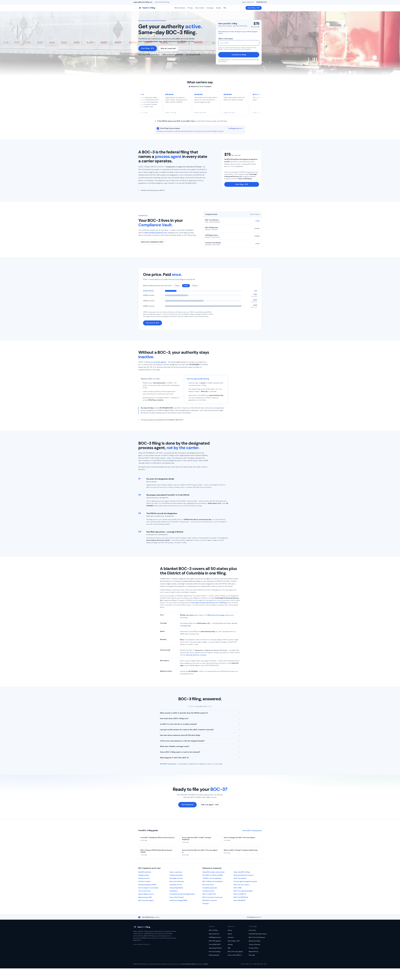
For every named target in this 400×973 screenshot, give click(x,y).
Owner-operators (176, 872)
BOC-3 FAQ (237, 888)
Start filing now (187, 805)
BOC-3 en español (240, 878)
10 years (195, 286)
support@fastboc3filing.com (142, 2)
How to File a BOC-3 (235, 955)
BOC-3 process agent (146, 900)
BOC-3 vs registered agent (243, 891)
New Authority (214, 934)
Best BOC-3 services (209, 900)
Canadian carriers (176, 885)
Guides (218, 8)
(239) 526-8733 (261, 2)
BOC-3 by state (207, 885)
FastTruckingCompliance (189, 964)
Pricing (190, 8)
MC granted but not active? (243, 875)
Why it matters (180, 8)
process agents (160, 362)
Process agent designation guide (245, 881)
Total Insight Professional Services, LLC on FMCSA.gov (209, 603)
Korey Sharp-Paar (201, 706)
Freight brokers (143, 875)
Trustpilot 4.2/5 (194, 55)
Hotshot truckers (144, 881)
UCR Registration (215, 937)
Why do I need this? (168, 48)
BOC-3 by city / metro (241, 885)
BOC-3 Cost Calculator (257, 937)
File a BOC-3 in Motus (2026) (212, 875)
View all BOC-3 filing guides (252, 830)
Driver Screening (214, 951)
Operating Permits (215, 948)
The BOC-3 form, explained (211, 878)
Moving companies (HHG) (147, 885)
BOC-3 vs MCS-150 (209, 894)
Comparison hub (208, 891)
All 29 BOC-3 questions (168, 764)
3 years (177, 286)
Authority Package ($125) (178, 900)
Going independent (176, 888)
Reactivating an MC (145, 897)
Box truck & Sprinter (177, 881)
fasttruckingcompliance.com (155, 233)
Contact (231, 937)
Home (230, 930)
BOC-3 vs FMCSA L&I (241, 897)
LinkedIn (205, 964)
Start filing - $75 (254, 8)
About (230, 934)
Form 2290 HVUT (215, 944)
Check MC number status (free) (213, 872)
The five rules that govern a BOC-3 (153, 190)
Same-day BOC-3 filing (242, 872)
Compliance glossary (209, 888)
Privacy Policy (253, 948)
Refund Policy (253, 951)
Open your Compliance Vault (152, 242)
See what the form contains (196, 655)
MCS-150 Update (215, 941)
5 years (186, 286)
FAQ (224, 8)
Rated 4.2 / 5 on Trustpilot (201, 86)
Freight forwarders (176, 875)
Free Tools (252, 930)
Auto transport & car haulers (148, 888)
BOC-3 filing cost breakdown (212, 881)
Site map (205, 903)
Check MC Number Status (258, 934)
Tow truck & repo (144, 891)
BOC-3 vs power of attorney (212, 897)
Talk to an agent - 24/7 (210, 805)
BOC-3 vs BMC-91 (240, 894)
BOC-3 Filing (213, 930)
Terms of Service (254, 944)
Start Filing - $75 (233, 941)
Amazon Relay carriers (146, 894)
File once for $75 (152, 323)
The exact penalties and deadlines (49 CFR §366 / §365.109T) (162, 420)
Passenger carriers (176, 878)
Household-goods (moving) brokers (182, 894)
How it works (199, 8)
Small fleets (174, 891)
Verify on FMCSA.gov (245, 179)
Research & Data (254, 941)
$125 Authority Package (216, 615)
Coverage (210, 8)
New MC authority (144, 872)
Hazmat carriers (144, 878)
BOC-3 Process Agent (235, 951)
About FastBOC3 (239, 900)
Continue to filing (239, 55)
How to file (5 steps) (177, 897)
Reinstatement (214, 955)
